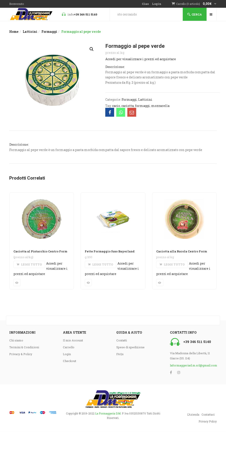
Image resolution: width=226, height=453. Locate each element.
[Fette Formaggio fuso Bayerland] (113, 195)
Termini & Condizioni (24, 347)
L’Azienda (193, 414)
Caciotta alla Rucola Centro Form (181, 251)
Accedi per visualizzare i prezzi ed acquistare (140, 59)
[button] (196, 4)
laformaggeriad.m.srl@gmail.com (193, 365)
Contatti (121, 340)
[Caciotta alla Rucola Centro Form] (184, 195)
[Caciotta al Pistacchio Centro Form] (41, 195)
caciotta (127, 106)
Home (14, 31)
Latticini (30, 31)
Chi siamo (16, 340)
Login (156, 4)
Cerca (197, 14)
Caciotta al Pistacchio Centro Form (40, 251)
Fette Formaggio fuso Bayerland (110, 251)
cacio (116, 106)
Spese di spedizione (130, 347)
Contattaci (208, 414)
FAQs (120, 354)
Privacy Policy (208, 421)
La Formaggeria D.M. (108, 413)
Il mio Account (73, 340)
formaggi (142, 106)
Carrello (68, 347)
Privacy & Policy (20, 354)
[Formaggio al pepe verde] (109, 112)
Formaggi (49, 31)
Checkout (69, 361)
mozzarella (160, 106)
